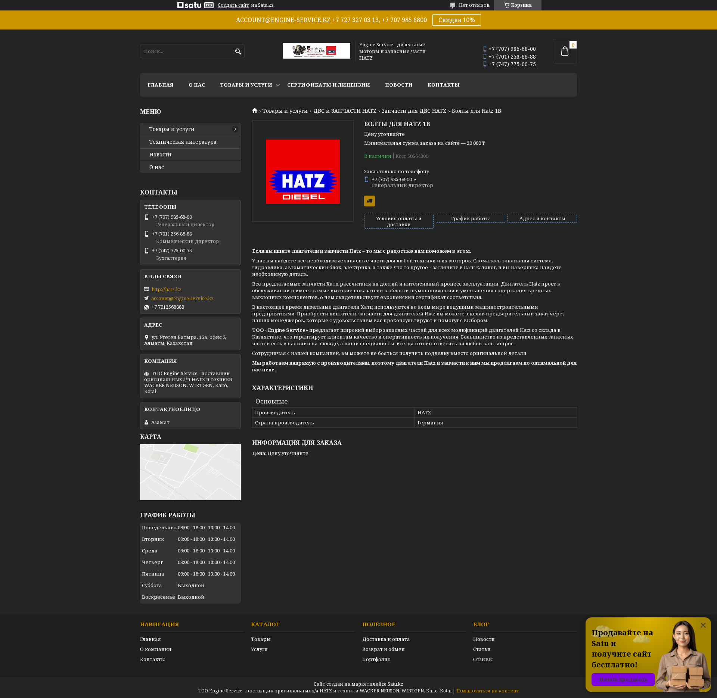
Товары (261, 639)
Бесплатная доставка (369, 201)
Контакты (444, 84)
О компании (155, 649)
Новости (399, 84)
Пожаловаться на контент (487, 691)
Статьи (482, 649)
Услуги (259, 649)
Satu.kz (395, 684)
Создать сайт (233, 5)
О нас (197, 84)
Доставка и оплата (386, 639)
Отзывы (483, 659)
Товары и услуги (246, 84)
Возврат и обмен (383, 649)
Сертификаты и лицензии (328, 84)
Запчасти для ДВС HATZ (414, 111)
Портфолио (376, 659)
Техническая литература (183, 141)
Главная (161, 84)
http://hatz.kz (166, 289)
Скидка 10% (456, 20)
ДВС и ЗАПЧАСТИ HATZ (344, 111)
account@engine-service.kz (182, 298)
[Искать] (238, 51)
